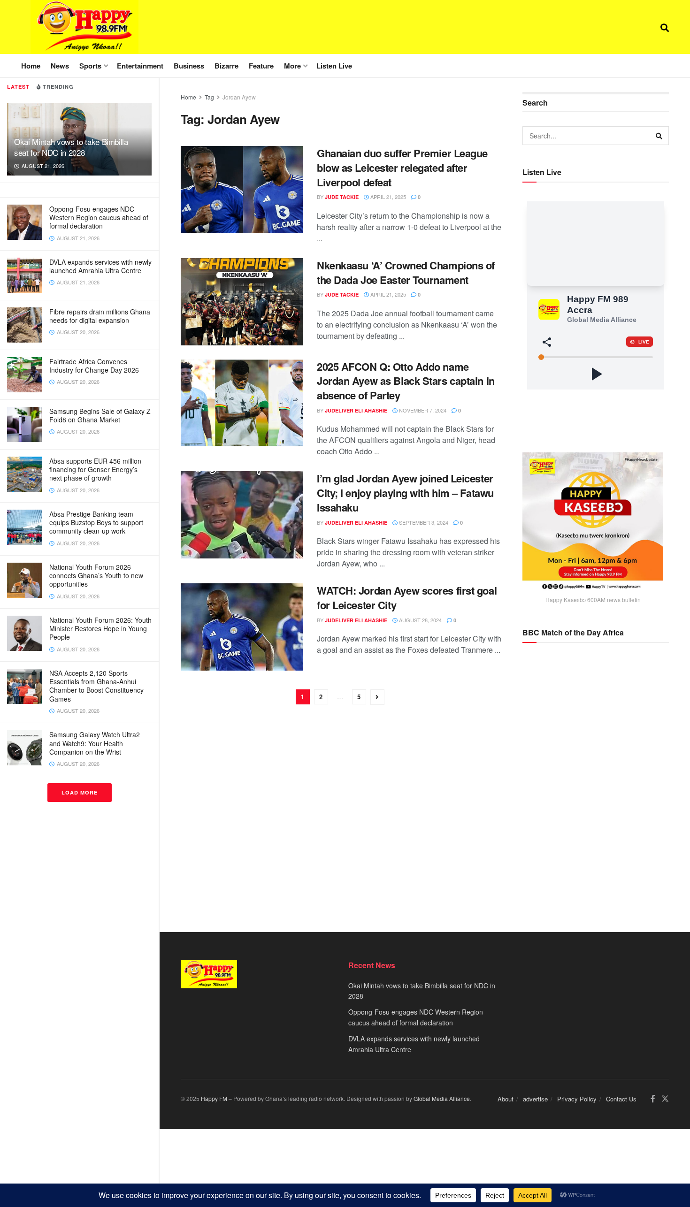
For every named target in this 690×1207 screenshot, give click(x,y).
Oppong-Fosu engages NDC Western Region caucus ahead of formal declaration (98, 217)
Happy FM (214, 1098)
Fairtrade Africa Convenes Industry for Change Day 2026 (94, 365)
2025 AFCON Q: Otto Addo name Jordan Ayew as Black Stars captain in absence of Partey (406, 381)
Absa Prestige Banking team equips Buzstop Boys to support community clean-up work (96, 522)
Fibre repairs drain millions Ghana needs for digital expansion (99, 316)
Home (30, 66)
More (292, 66)
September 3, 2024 (423, 522)
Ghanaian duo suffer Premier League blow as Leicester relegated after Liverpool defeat (402, 167)
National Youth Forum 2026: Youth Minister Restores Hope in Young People (100, 628)
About (506, 1098)
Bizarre (226, 66)
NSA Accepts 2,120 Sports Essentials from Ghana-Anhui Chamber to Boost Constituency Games (96, 685)
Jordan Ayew (239, 97)
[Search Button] (664, 27)
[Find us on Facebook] (653, 1098)
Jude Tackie (342, 196)
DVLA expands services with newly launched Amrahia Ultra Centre (100, 266)
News (60, 66)
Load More (79, 792)
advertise (535, 1098)
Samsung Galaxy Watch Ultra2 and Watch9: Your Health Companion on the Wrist (94, 743)
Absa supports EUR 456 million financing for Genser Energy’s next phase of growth (95, 469)
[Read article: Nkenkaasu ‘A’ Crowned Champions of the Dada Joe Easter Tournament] (242, 301)
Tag (209, 97)
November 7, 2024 (422, 410)
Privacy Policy (577, 1098)
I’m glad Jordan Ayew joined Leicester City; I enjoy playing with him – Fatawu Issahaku (405, 493)
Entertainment (140, 66)
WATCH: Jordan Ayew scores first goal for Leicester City (407, 597)
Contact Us (621, 1098)
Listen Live (334, 66)
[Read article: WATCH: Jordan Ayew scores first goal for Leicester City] (242, 627)
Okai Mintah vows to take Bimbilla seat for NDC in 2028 (71, 147)
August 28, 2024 (420, 620)
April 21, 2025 (387, 196)
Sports (90, 66)
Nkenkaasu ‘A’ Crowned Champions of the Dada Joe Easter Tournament (406, 272)
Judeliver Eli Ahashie (356, 410)
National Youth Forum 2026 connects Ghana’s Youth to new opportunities (96, 575)
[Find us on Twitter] (665, 1098)
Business (189, 66)
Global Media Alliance (442, 1098)
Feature (261, 66)
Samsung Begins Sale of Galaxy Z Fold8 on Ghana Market (100, 415)
